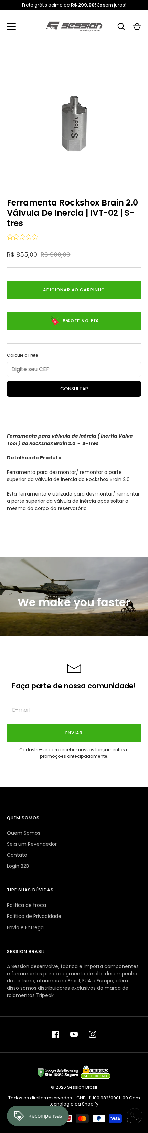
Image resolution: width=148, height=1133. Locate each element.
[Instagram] (92, 1034)
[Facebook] (55, 1034)
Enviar (74, 733)
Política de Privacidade (34, 916)
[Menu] (11, 26)
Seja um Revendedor (32, 844)
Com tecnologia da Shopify (95, 1101)
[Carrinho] (137, 26)
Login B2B (18, 866)
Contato (17, 855)
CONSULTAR (74, 388)
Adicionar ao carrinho (74, 290)
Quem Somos (23, 833)
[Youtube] (74, 1034)
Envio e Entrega (25, 927)
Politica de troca (26, 905)
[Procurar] (121, 26)
